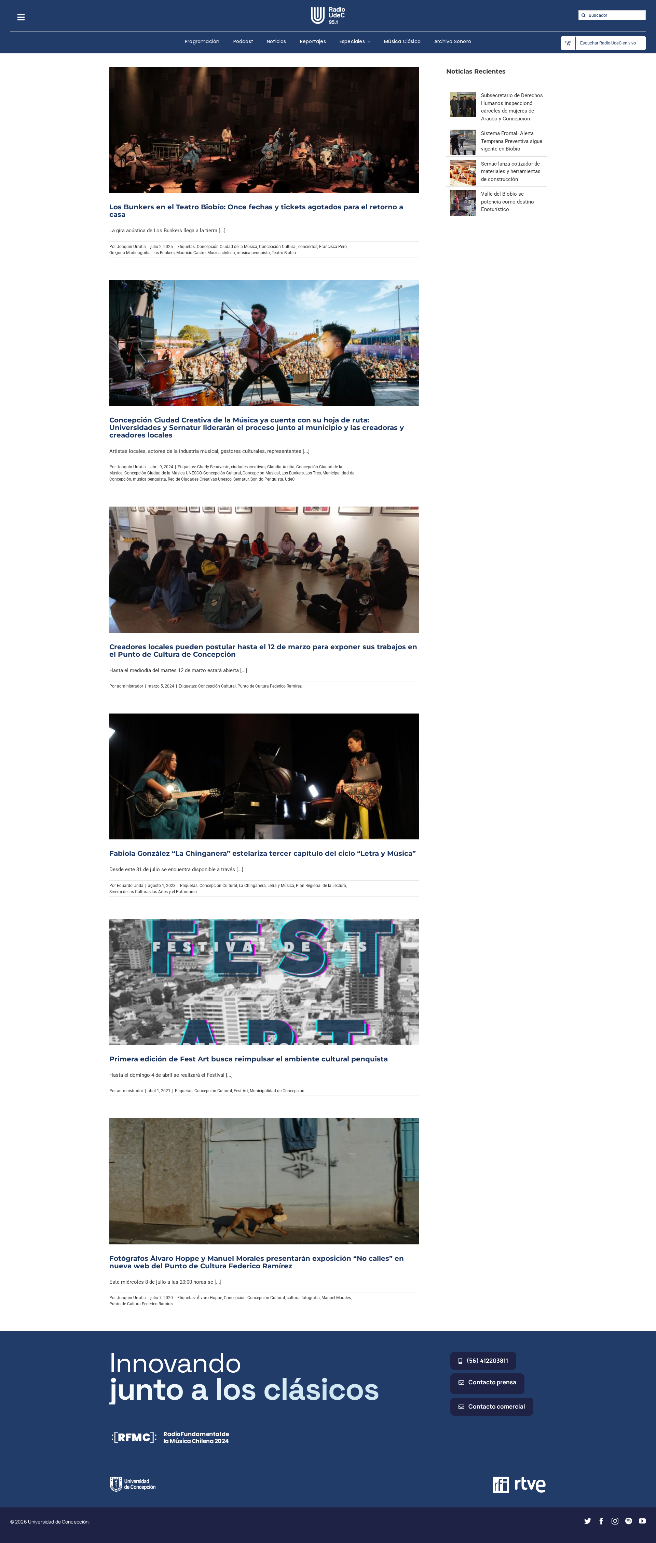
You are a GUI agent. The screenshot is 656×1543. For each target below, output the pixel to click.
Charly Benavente (213, 467)
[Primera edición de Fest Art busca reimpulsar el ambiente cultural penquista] (264, 982)
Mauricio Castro (191, 252)
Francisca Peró (333, 246)
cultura (293, 1297)
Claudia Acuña (281, 467)
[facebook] (601, 1521)
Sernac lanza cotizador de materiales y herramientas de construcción (511, 171)
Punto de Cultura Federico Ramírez (269, 686)
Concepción (235, 1297)
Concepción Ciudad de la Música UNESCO (163, 473)
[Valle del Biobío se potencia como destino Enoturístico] (463, 194)
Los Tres (313, 473)
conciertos (307, 246)
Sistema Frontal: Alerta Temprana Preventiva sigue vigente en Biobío (511, 141)
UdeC (290, 479)
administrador (130, 686)
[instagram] (615, 1521)
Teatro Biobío (284, 252)
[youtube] (642, 1521)
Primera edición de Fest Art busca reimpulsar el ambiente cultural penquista (248, 1059)
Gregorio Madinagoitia (130, 252)
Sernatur (241, 479)
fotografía (310, 1297)
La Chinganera (252, 885)
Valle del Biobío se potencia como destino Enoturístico (507, 201)
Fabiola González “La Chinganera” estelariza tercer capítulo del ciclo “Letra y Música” (262, 853)
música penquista (253, 252)
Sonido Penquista (266, 479)
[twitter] (587, 1521)
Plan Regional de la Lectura (321, 885)
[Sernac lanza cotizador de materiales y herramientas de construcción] (463, 164)
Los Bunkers (163, 252)
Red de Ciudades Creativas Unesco (200, 479)
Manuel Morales (336, 1297)
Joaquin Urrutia (131, 246)
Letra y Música (281, 885)
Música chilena (221, 252)
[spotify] (628, 1521)
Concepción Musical (261, 473)
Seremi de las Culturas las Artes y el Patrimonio (153, 891)
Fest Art (241, 1090)
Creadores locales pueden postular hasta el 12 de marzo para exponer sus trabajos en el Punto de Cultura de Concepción (263, 650)
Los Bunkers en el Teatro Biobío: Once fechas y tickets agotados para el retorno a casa (256, 211)
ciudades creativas (248, 467)
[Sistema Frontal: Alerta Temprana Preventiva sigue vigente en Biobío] (463, 133)
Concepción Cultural (278, 246)
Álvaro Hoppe (209, 1297)
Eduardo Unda (130, 885)
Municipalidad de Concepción (277, 1090)
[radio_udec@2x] (328, 9)
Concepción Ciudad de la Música (227, 246)
